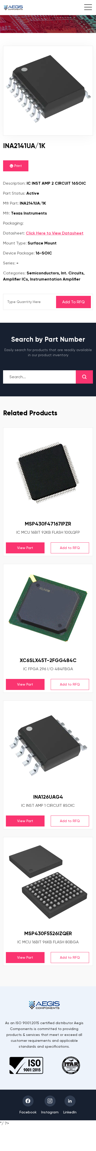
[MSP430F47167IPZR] (48, 472)
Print (17, 166)
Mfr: (6, 213)
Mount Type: (15, 243)
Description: (14, 183)
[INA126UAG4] (48, 745)
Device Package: (19, 253)
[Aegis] (13, 7)
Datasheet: (14, 233)
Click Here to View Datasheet (54, 233)
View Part (25, 548)
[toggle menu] (85, 8)
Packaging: (13, 223)
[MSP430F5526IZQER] (48, 882)
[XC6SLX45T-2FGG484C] (48, 609)
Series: (9, 263)
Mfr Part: (11, 203)
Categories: (14, 273)
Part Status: (14, 193)
